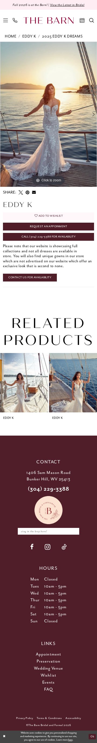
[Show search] (91, 20)
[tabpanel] (48, 114)
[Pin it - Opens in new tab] (27, 192)
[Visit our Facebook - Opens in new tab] (32, 547)
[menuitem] (5, 20)
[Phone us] (15, 20)
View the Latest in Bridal (67, 5)
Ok (92, 736)
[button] (5, 20)
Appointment (48, 654)
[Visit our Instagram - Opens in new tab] (48, 547)
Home (10, 36)
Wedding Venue (48, 668)
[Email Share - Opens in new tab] (34, 192)
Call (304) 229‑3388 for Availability (48, 236)
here (70, 739)
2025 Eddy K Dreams (62, 36)
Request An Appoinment (48, 226)
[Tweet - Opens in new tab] (21, 192)
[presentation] (24, 382)
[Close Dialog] (4, 736)
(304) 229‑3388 (49, 489)
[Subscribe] (74, 531)
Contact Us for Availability (29, 277)
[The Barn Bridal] (48, 20)
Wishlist (48, 675)
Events (48, 682)
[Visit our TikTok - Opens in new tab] (64, 547)
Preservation (49, 661)
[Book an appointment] (82, 20)
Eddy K (29, 36)
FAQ (48, 689)
